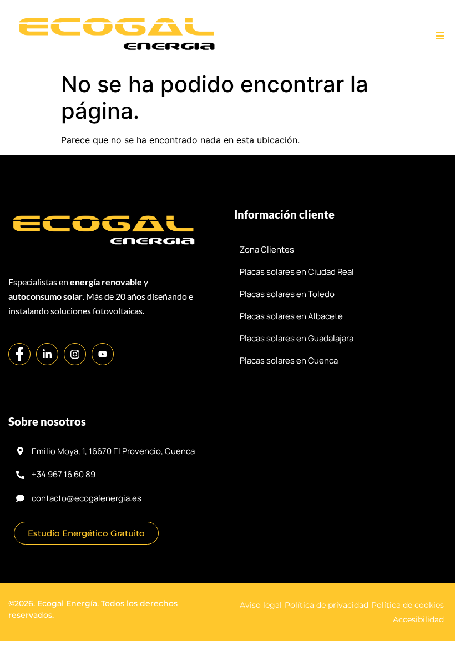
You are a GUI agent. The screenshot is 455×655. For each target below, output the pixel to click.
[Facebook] (19, 354)
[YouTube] (103, 354)
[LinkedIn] (47, 354)
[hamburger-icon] (439, 36)
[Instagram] (75, 354)
